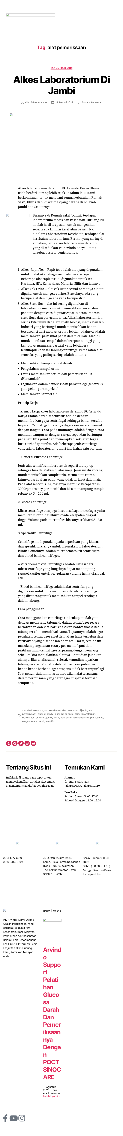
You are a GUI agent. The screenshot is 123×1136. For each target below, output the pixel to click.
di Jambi (40, 717)
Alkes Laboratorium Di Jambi (61, 85)
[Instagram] (27, 743)
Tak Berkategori (61, 68)
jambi (49, 717)
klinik (56, 717)
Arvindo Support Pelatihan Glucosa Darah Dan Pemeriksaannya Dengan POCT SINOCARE (52, 1013)
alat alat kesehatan (32, 710)
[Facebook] (15, 743)
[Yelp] (8, 743)
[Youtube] (13, 1118)
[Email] (33, 743)
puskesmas (96, 717)
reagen (26, 721)
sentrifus (50, 721)
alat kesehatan (52, 710)
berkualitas (28, 717)
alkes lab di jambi (64, 713)
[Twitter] (21, 743)
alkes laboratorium (85, 713)
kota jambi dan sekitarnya (75, 717)
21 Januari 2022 (64, 102)
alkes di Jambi (45, 713)
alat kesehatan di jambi (74, 710)
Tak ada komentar (92, 102)
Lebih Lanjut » (51, 1096)
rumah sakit (37, 721)
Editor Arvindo (39, 102)
